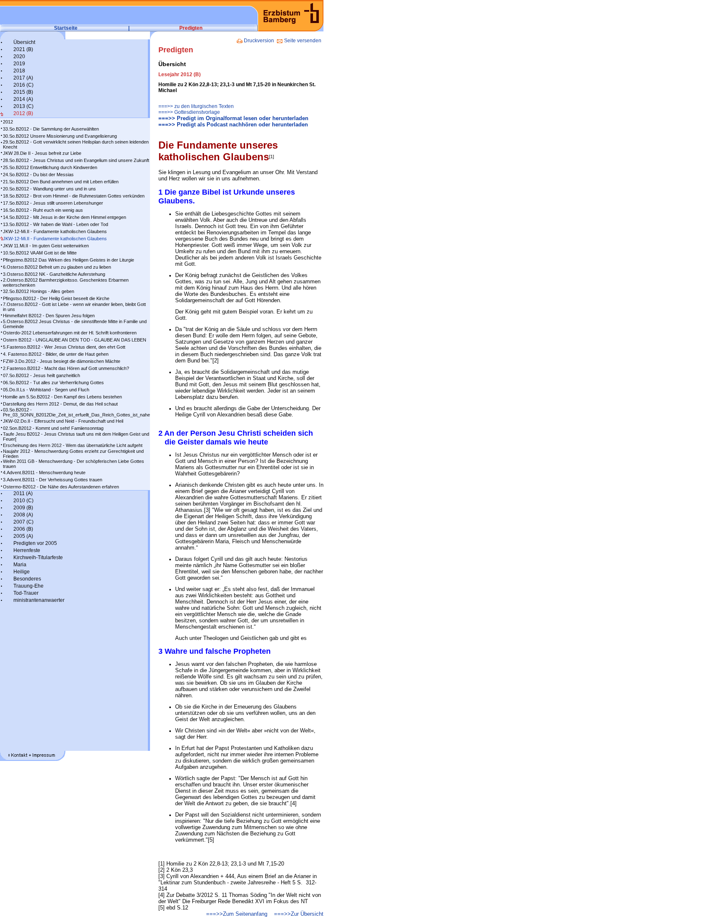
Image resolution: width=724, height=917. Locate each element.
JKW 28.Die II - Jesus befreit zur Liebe (42, 153)
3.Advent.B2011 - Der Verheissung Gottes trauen (52, 479)
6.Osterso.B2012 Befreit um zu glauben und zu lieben (57, 267)
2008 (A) (23, 515)
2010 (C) (23, 500)
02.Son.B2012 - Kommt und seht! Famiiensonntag (53, 428)
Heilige (21, 572)
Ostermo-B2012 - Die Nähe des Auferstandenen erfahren (61, 486)
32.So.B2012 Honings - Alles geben (38, 291)
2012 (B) (23, 113)
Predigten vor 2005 (35, 543)
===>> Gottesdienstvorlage (189, 112)
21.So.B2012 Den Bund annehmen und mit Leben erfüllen (61, 181)
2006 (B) (23, 529)
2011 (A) (23, 493)
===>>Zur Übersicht (298, 914)
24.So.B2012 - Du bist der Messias (38, 174)
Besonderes (27, 579)
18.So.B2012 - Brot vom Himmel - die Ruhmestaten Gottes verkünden (74, 195)
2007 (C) (23, 522)
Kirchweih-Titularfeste (38, 557)
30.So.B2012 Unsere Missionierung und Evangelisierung (60, 136)
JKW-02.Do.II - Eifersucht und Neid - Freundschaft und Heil (63, 421)
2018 (19, 71)
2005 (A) (23, 536)
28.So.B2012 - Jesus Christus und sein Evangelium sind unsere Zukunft (76, 160)
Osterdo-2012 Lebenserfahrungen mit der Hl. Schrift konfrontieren (70, 332)
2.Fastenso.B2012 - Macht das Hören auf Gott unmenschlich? (66, 368)
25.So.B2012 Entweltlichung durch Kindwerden (50, 167)
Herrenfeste (26, 550)
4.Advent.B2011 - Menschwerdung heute (44, 472)
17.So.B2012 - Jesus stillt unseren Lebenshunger (53, 202)
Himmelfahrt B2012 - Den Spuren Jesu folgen (49, 315)
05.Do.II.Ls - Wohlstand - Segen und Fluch (46, 389)
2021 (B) (23, 49)
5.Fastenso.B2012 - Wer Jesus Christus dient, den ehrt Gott (64, 346)
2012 (8, 121)
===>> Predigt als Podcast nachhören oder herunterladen (233, 124)
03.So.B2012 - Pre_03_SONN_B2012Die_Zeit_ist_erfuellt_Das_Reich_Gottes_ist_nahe (76, 412)
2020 (19, 56)
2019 (19, 64)
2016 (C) (23, 85)
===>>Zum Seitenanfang (236, 914)
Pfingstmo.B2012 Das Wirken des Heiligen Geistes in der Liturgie (68, 259)
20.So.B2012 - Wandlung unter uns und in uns (49, 188)
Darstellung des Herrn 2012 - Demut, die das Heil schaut (60, 403)
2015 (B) (23, 92)
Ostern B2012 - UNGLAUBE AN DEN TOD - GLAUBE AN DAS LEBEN (74, 339)
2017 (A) (23, 78)
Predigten (190, 28)
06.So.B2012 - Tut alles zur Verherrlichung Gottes (53, 382)
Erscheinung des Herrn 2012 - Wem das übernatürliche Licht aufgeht (72, 445)
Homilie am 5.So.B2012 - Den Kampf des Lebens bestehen (62, 396)
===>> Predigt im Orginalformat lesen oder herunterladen (233, 118)
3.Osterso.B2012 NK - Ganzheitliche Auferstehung (54, 274)
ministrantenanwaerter (39, 600)
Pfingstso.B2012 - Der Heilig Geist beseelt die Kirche (56, 298)
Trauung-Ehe (28, 586)
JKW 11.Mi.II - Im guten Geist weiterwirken (46, 245)
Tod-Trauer (26, 593)
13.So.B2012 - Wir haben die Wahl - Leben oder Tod (55, 224)
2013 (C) (23, 106)
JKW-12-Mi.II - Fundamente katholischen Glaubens (55, 231)
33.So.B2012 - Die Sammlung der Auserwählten (51, 128)
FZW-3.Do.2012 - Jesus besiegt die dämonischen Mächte (61, 361)
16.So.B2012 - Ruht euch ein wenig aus (43, 210)
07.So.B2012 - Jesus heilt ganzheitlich (41, 375)
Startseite (66, 28)
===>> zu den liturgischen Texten (196, 106)
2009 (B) (23, 508)
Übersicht (24, 42)
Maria (19, 565)
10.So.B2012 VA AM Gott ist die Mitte (40, 252)
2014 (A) (23, 99)
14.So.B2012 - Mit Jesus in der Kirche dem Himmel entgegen (64, 217)
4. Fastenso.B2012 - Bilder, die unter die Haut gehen (56, 354)
